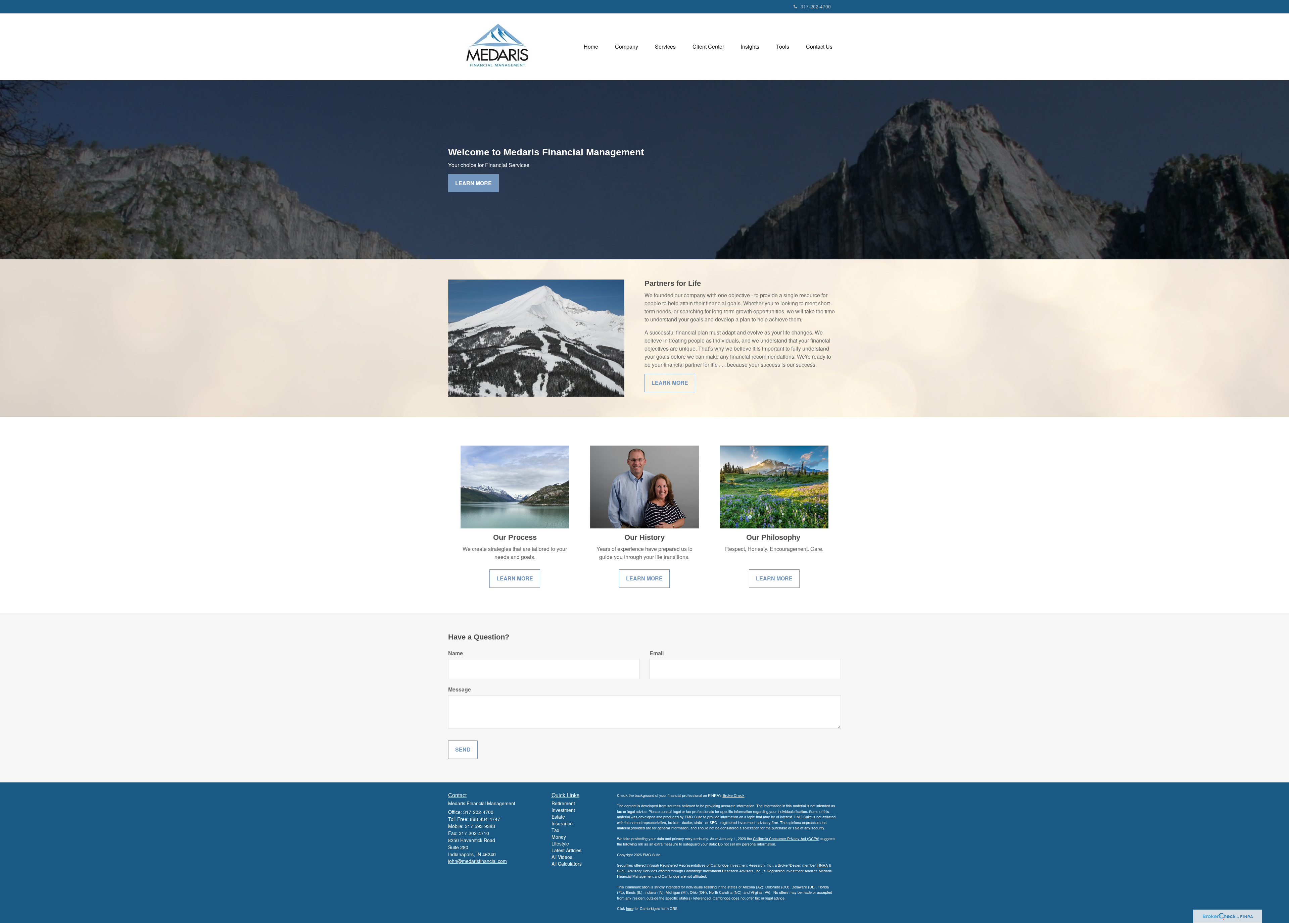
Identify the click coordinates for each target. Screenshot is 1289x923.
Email (657, 653)
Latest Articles (566, 850)
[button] (627, 47)
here (629, 908)
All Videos (562, 857)
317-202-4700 (816, 6)
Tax (555, 830)
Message (459, 689)
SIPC (621, 870)
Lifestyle (560, 843)
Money (559, 836)
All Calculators (567, 863)
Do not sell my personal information (746, 844)
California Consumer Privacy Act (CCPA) (786, 838)
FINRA (822, 865)
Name (455, 653)
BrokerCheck (734, 795)
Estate (558, 816)
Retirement (563, 803)
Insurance (562, 823)
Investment (563, 810)
